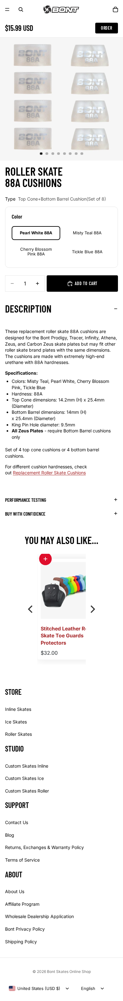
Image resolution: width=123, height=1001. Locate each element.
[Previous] (31, 609)
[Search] (21, 9)
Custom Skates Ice (24, 778)
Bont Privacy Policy (25, 929)
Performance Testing (25, 500)
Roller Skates (18, 734)
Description (28, 308)
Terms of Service (22, 860)
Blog (9, 835)
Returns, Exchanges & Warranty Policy (44, 847)
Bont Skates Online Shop (69, 971)
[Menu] (7, 9)
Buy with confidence (25, 514)
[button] (45, 559)
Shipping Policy (21, 941)
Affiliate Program (22, 904)
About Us (14, 891)
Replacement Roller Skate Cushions (49, 472)
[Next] (92, 609)
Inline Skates (18, 709)
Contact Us (16, 822)
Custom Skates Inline (26, 765)
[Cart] (115, 9)
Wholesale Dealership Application (39, 916)
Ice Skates (16, 721)
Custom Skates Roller (27, 790)
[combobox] (34, 988)
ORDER (106, 28)
